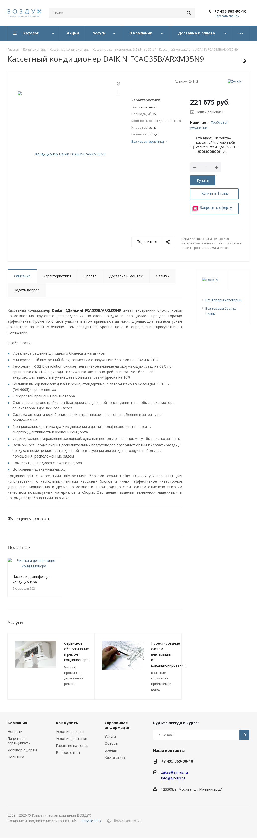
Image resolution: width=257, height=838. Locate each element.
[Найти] (189, 13)
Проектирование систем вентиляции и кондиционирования (168, 654)
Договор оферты (22, 750)
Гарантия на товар (72, 745)
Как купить (67, 722)
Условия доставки (71, 738)
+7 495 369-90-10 (230, 11)
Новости (15, 731)
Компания (17, 722)
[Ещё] (240, 33)
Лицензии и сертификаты (19, 740)
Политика (16, 757)
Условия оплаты (70, 731)
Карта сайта (115, 757)
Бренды (111, 750)
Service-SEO (91, 820)
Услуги (110, 736)
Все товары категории (223, 300)
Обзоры (111, 743)
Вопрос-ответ (68, 752)
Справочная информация (117, 725)
